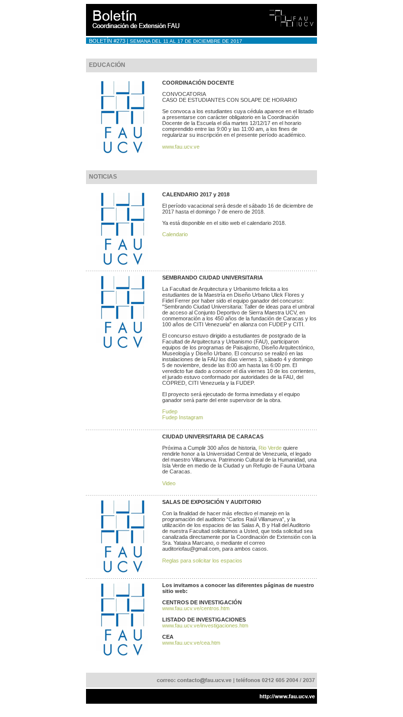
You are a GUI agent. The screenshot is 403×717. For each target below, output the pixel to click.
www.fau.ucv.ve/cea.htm (191, 643)
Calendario (175, 234)
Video (168, 483)
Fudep (169, 411)
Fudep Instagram (182, 417)
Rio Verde (270, 448)
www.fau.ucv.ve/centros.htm (196, 608)
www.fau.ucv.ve (181, 147)
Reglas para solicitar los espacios (202, 560)
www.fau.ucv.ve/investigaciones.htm (205, 625)
